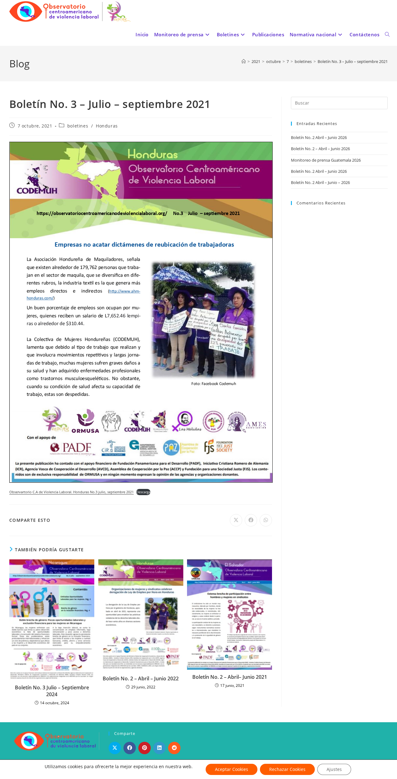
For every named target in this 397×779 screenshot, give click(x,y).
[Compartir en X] (115, 748)
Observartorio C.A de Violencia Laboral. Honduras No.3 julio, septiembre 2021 (71, 492)
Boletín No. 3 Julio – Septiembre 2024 (52, 691)
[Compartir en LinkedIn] (159, 748)
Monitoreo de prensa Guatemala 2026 (326, 160)
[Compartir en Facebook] (129, 748)
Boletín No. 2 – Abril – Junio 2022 (141, 678)
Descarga (143, 492)
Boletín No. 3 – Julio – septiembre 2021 (353, 61)
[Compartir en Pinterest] (144, 748)
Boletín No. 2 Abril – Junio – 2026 (320, 182)
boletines (77, 126)
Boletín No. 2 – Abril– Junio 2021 (229, 677)
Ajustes (334, 769)
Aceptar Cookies (231, 769)
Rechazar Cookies (287, 769)
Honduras (107, 126)
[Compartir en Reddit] (174, 748)
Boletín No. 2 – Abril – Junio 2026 (320, 148)
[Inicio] (244, 61)
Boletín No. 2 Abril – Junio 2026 (319, 137)
